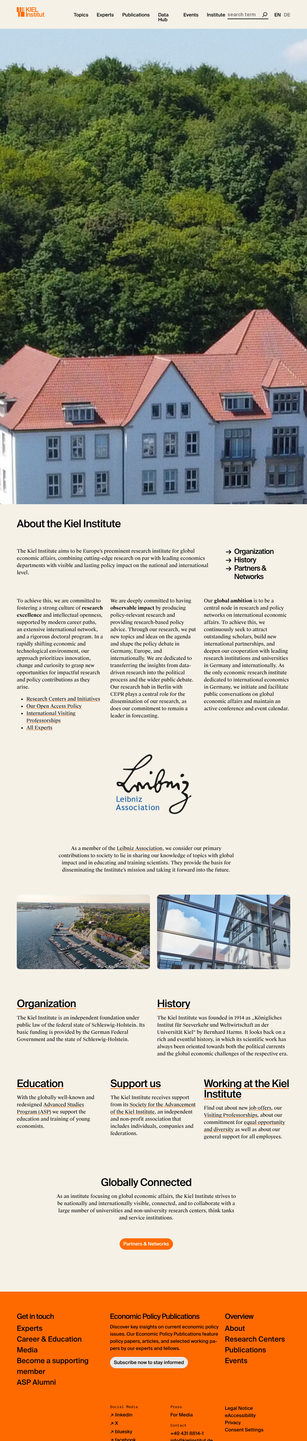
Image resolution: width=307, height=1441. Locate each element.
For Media (181, 1415)
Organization (254, 551)
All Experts (39, 728)
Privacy (233, 1422)
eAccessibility (240, 1415)
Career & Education (49, 1339)
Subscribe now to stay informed (149, 1362)
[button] (81, 15)
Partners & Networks (250, 572)
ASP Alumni (36, 1382)
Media (27, 1350)
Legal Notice (239, 1408)
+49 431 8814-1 (187, 1433)
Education (40, 1083)
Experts (30, 1328)
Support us (135, 1083)
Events (236, 1361)
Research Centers (255, 1339)
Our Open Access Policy (54, 706)
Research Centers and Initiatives (63, 699)
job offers (260, 1108)
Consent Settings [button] (244, 1430)
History (245, 560)
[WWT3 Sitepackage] (39, 12)
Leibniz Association (139, 848)
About (235, 1328)
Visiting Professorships (230, 1115)
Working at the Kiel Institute (246, 1089)
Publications (245, 1350)
